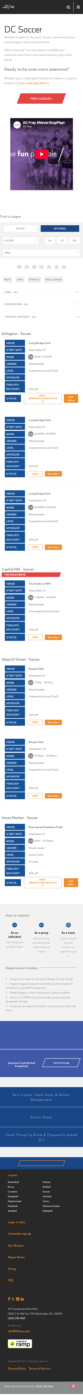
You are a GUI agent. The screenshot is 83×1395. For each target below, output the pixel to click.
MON (19, 267)
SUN (64, 267)
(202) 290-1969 (16, 1318)
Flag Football (14, 1201)
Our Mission (16, 1245)
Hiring (12, 1269)
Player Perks (16, 1257)
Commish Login (18, 1233)
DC (62, 240)
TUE (27, 267)
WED (34, 267)
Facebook (9, 1299)
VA (49, 240)
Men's (7, 279)
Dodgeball (13, 1196)
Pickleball (13, 1205)
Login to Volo (16, 1222)
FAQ (10, 1280)
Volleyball (47, 1210)
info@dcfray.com (19, 1331)
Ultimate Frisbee (51, 1205)
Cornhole (12, 1191)
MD (74, 240)
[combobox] (20, 240)
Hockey (46, 1181)
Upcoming (60, 228)
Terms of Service (39, 1368)
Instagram (18, 1299)
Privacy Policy (17, 1368)
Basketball (13, 1181)
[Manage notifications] (73, 1386)
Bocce (11, 1186)
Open (20, 279)
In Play (20, 228)
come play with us (37, 83)
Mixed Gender (53, 279)
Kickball (47, 1186)
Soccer (46, 1191)
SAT (56, 267)
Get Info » (71, 398)
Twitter (13, 1299)
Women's (34, 279)
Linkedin (23, 1299)
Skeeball (12, 1210)
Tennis (46, 1201)
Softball (47, 1196)
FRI (49, 267)
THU (42, 267)
